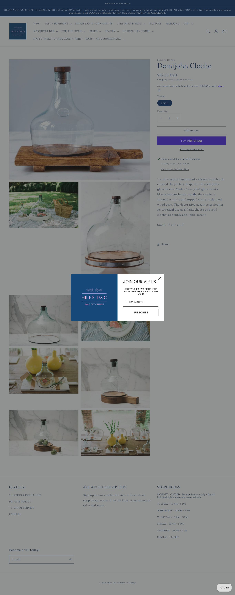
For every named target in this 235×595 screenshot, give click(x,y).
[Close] (160, 278)
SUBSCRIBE (140, 312)
